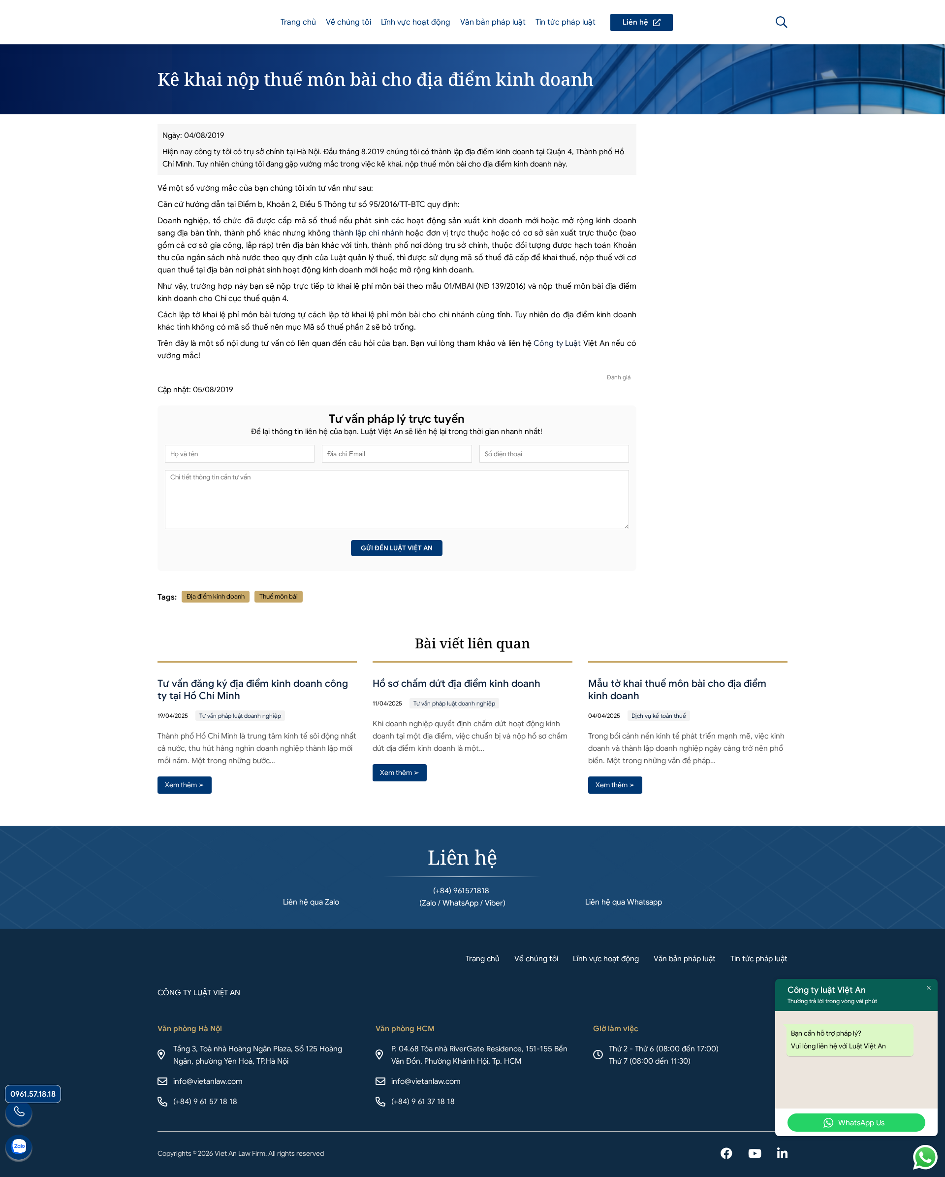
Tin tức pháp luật (566, 22)
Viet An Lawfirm (728, 22)
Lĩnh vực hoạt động (415, 22)
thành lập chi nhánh (368, 233)
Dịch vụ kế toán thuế (658, 715)
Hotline (18, 1114)
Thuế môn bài (278, 596)
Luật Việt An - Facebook (726, 1154)
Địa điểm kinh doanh (216, 596)
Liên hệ (641, 22)
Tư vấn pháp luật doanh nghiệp (240, 715)
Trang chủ (298, 22)
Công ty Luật (557, 343)
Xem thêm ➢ (184, 784)
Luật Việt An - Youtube (754, 1154)
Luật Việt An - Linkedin (782, 1154)
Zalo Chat (18, 1148)
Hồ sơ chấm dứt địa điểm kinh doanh (456, 683)
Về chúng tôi (348, 22)
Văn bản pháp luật (493, 22)
